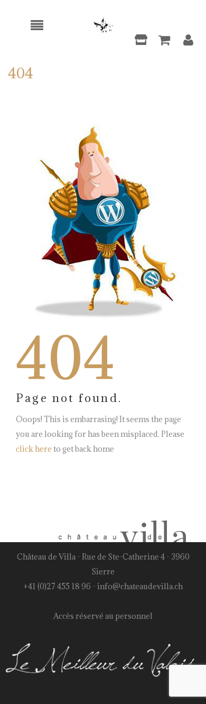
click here (34, 449)
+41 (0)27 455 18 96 (57, 586)
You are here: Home (124, 90)
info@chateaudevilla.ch (140, 586)
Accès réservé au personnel (103, 616)
